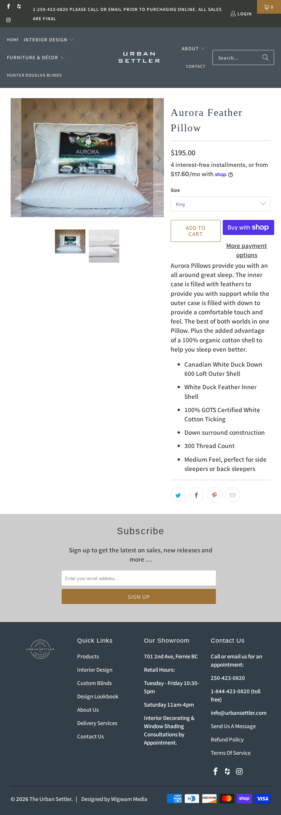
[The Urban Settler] (139, 58)
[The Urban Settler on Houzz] (19, 7)
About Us (88, 709)
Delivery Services (97, 722)
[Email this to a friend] (232, 494)
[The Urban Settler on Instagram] (8, 20)
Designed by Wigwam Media (114, 798)
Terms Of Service (231, 752)
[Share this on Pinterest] (214, 494)
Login (244, 13)
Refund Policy (227, 739)
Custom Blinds (94, 682)
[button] (49, 40)
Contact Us (90, 736)
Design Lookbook (98, 696)
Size (175, 190)
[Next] (158, 159)
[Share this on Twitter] (178, 494)
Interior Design (94, 669)
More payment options (246, 250)
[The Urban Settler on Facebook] (8, 7)
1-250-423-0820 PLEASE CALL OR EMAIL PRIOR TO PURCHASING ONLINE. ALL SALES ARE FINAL (127, 13)
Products (88, 656)
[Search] (265, 57)
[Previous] (15, 159)
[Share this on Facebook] (196, 494)
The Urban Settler (50, 798)
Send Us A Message (233, 725)
